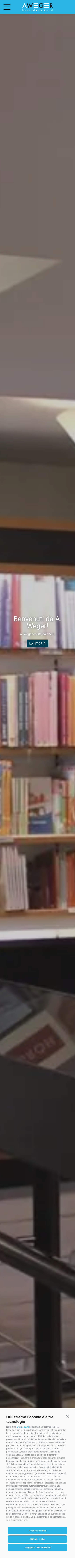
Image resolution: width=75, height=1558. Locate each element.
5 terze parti (23, 1427)
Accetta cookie (37, 1530)
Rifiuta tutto (37, 1539)
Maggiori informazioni (38, 1547)
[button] (67, 1416)
